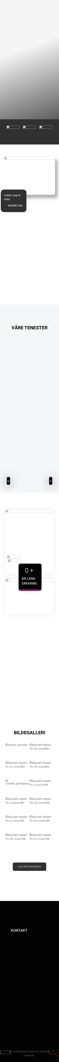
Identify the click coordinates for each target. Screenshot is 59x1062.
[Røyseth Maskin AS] (30, 25)
